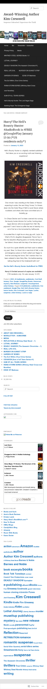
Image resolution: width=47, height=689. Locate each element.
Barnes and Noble (15, 564)
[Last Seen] (40, 451)
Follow (8, 318)
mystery (7, 283)
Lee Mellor (25, 607)
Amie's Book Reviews (12, 514)
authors (38, 556)
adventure (16, 546)
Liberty (25, 611)
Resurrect (23, 633)
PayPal (31, 625)
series (36, 646)
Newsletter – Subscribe (26, 45)
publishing (22, 628)
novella (12, 625)
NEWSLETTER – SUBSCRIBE (15, 335)
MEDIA (6, 338)
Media (19, 50)
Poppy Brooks (10, 457)
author (18, 551)
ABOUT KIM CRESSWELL (14, 333)
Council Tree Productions (14, 577)
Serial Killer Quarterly (12, 646)
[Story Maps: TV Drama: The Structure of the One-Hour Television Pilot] (40, 470)
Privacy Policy (9, 50)
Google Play (16, 288)
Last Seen (8, 445)
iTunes (31, 592)
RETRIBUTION (11, 637)
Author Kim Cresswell (18, 556)
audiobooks (30, 279)
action (8, 546)
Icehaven (7, 473)
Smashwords (11, 649)
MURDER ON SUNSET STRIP (29, 70)
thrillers (9, 665)
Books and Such (10, 511)
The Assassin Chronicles (14, 660)
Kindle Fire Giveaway (23, 602)
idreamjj (7, 530)
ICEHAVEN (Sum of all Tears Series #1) (19, 359)
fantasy (6, 281)
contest (28, 574)
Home (6, 45)
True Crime (21, 665)
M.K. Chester (10, 475)
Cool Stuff (38, 279)
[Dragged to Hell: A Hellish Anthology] (40, 460)
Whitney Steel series (29, 670)
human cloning (11, 592)
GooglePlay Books (26, 281)
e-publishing (13, 584)
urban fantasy (9, 286)
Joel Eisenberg (9, 597)
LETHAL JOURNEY (11, 60)
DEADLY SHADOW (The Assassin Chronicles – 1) (22, 346)
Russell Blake (37, 643)
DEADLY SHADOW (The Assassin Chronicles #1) (21, 65)
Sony (20, 649)
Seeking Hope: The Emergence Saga (17, 105)
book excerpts (13, 569)
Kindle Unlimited (9, 607)
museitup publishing (19, 615)
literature (32, 611)
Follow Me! (8, 396)
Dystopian (28, 580)
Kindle (8, 602)
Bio (13, 45)
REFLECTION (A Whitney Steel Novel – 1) (19, 341)
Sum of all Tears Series (31, 650)
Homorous (37, 281)
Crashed (7, 482)
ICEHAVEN (23, 592)
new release (31, 620)
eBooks (32, 585)
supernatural (8, 655)
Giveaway (12, 588)
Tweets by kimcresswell (12, 408)
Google (16, 281)
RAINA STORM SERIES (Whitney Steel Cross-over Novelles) (20, 88)
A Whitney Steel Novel (11, 560)
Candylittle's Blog (10, 527)
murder (39, 611)
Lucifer (36, 290)
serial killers (26, 646)
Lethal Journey (13, 611)
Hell (22, 288)
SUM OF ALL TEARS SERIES (14, 95)
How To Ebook (9, 522)
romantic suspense (18, 642)
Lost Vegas (29, 290)
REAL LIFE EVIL (9, 70)
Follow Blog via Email (13, 300)
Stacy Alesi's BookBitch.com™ (16, 519)
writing (9, 673)
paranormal (21, 624)
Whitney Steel (38, 666)
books (27, 569)
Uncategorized (33, 283)
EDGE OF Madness (29, 75)
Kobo (18, 606)
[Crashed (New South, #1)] (40, 488)
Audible (36, 546)
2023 (12, 279)
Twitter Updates (10, 405)
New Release (15, 283)
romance (25, 637)
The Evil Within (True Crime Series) (16, 80)
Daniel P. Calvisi (11, 469)
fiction (40, 585)
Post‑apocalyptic (10, 628)
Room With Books (11, 533)
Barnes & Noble (26, 560)
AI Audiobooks (20, 279)
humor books (8, 290)
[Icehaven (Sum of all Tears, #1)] (40, 479)
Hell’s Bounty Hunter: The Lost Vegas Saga (18, 100)
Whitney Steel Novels (13, 669)
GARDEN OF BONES (11, 75)
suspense (24, 283)
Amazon (26, 545)
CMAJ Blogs (8, 525)
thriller (30, 660)
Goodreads (22, 588)
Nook (6, 624)
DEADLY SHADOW (13, 580)
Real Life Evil (32, 628)
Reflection (11, 632)
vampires (29, 666)
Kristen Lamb (9, 517)
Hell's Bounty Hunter (32, 288)
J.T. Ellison (9, 447)
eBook (25, 585)
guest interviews (34, 589)
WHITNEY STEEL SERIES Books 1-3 (16, 55)
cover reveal (29, 577)
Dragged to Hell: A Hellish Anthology (17, 454)
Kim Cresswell (19, 290)
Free (11, 281)
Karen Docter (9, 535)
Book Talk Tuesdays (14, 573)
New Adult (19, 621)
